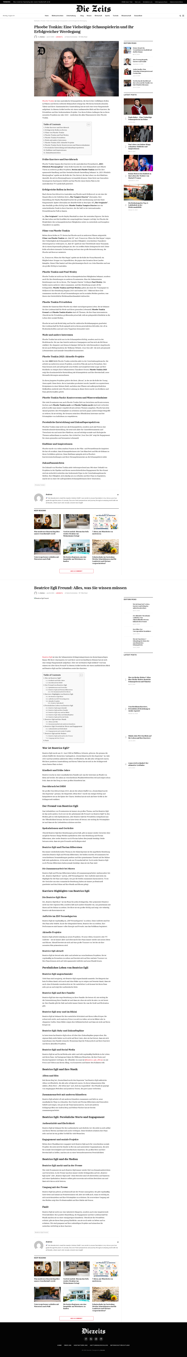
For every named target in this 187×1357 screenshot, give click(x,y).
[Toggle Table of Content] (87, 124)
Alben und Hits (53, 722)
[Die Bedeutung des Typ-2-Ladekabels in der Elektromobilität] (138, 192)
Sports (107, 15)
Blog (82, 15)
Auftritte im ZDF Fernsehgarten (58, 699)
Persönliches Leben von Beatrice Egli (59, 705)
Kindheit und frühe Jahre (56, 680)
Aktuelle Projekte (54, 701)
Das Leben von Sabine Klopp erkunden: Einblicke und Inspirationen (139, 146)
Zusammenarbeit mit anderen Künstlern (61, 724)
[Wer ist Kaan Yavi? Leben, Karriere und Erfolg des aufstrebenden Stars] (127, 606)
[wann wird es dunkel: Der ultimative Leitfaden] (138, 752)
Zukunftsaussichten (53, 153)
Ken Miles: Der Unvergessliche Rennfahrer (142, 630)
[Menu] (183, 16)
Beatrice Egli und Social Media (58, 717)
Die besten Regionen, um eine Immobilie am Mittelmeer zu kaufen (74, 559)
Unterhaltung (71, 15)
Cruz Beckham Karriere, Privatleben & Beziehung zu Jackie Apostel (139, 709)
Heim (47, 15)
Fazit (47, 740)
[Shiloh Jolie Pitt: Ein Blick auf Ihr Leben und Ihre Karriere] (138, 725)
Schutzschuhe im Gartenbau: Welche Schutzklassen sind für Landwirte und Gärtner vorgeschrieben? (104, 560)
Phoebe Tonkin (48, 101)
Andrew (42, 37)
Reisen (89, 15)
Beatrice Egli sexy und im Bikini (58, 712)
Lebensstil (59, 37)
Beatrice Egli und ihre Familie (58, 710)
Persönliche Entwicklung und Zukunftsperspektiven (64, 148)
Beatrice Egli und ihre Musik (55, 719)
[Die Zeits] (93, 8)
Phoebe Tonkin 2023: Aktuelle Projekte (59, 142)
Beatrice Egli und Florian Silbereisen (60, 690)
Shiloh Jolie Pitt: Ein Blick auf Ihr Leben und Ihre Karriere (139, 737)
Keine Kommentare (71, 37)
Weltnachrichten (57, 15)
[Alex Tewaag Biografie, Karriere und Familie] (127, 61)
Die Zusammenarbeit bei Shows (60, 692)
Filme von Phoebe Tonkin (54, 132)
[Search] (180, 16)
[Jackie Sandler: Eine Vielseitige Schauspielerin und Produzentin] (127, 71)
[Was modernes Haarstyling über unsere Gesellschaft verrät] (47, 521)
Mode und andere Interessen (55, 140)
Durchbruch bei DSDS (55, 683)
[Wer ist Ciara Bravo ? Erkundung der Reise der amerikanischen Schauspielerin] (127, 641)
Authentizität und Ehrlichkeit (57, 729)
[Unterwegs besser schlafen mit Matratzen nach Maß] (47, 546)
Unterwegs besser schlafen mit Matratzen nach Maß (46, 558)
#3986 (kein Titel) (127, 2)
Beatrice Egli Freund (41, 1232)
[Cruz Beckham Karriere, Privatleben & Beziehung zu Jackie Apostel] (138, 696)
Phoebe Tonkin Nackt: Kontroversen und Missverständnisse (67, 145)
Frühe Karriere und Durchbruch (57, 127)
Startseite (37, 21)
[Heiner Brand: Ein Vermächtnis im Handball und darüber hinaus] (127, 50)
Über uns (137, 2)
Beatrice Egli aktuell (57, 703)
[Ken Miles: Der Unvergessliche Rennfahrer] (127, 631)
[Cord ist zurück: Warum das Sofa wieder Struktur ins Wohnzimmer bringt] (76, 521)
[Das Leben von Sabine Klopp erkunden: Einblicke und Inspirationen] (138, 134)
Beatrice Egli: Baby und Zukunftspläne (60, 715)
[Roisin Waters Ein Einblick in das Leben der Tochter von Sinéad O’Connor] (138, 163)
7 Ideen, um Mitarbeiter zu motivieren (102, 533)
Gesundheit (138, 15)
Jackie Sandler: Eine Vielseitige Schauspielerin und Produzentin (143, 71)
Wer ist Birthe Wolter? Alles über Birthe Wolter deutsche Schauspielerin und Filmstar (139, 679)
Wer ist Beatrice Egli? (53, 678)
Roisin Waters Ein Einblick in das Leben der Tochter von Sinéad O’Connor (139, 176)
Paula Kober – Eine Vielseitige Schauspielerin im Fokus (140, 118)
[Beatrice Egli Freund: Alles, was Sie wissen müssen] (76, 625)
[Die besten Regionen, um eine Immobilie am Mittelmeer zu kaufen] (76, 546)
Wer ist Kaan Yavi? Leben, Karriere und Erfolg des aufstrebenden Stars (141, 606)
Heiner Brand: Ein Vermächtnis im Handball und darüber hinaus (142, 50)
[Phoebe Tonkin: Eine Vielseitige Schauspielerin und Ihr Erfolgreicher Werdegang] (76, 68)
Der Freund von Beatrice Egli (56, 685)
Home (59, 1345)
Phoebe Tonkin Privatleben (55, 138)
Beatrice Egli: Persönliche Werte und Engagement (63, 726)
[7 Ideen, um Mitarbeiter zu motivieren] (105, 521)
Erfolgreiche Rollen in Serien (56, 130)
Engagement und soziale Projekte (59, 731)
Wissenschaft (126, 15)
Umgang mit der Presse (56, 738)
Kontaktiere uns (147, 2)
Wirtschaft (98, 15)
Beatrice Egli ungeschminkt (57, 708)
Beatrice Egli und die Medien (55, 733)
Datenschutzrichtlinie (176, 2)
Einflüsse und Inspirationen (56, 150)
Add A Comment (76, 571)
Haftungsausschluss (161, 2)
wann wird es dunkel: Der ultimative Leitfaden (138, 764)
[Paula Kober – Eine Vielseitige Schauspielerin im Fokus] (138, 106)
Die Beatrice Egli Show (55, 696)
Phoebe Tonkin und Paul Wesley (57, 135)
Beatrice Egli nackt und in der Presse (60, 736)
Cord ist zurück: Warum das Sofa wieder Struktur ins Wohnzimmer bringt (76, 534)
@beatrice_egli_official (94, 1060)
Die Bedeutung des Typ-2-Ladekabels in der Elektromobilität (138, 205)
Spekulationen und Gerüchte (57, 687)
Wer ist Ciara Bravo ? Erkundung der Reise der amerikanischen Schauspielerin (141, 642)
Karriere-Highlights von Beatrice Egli (59, 694)
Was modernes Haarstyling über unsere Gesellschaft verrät (31, 2)
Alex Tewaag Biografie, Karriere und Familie (140, 60)
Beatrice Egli (47, 657)
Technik (115, 15)
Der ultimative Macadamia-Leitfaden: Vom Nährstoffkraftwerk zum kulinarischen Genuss (141, 618)
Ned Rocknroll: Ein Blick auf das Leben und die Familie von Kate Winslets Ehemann (143, 83)
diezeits (102, 1350)
